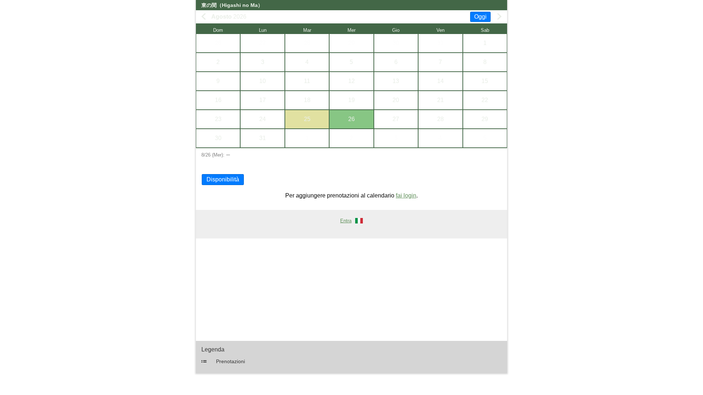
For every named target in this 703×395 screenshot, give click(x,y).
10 (262, 81)
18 (307, 100)
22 (484, 100)
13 (396, 81)
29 (351, 43)
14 (440, 81)
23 (218, 119)
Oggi (480, 17)
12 (351, 81)
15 (484, 81)
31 (440, 43)
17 (262, 100)
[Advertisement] (351, 289)
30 (396, 43)
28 (307, 43)
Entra (346, 220)
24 (262, 119)
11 (307, 81)
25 (307, 119)
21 (440, 100)
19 (351, 100)
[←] (203, 16)
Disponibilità (223, 179)
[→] (499, 16)
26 (218, 43)
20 (396, 100)
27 (262, 43)
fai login (406, 195)
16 (218, 100)
